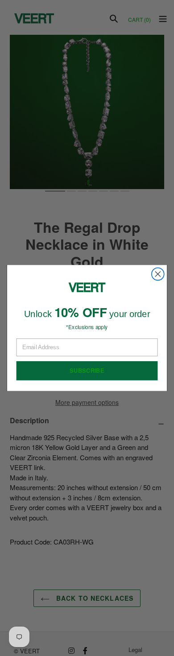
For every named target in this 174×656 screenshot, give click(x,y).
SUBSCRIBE (87, 371)
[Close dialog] (158, 274)
